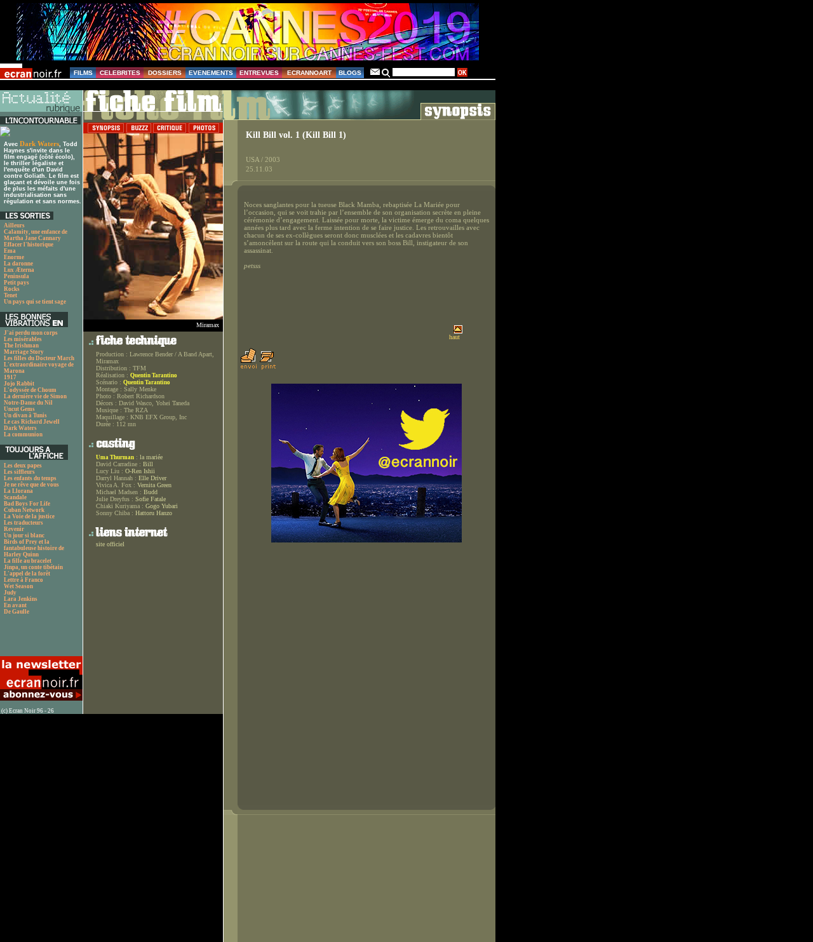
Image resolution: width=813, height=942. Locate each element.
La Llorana (18, 491)
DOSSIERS (165, 72)
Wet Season (18, 586)
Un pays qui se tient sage (35, 302)
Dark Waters (39, 143)
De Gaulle (16, 612)
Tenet (10, 295)
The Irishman (21, 345)
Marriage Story (24, 352)
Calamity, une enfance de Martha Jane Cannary (35, 235)
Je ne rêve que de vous (31, 484)
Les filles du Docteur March (39, 358)
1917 (10, 377)
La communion (23, 434)
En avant (15, 605)
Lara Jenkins (20, 599)
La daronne (18, 263)
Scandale (15, 497)
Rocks (12, 289)
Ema (10, 251)
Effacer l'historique (28, 244)
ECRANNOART (309, 72)
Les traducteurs (23, 523)
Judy (10, 592)
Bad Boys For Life (27, 504)
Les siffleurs (19, 472)
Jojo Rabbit (19, 383)
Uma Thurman (115, 457)
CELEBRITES (120, 72)
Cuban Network (24, 510)
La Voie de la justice (29, 516)
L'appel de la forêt (27, 573)
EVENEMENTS (211, 72)
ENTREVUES (259, 72)
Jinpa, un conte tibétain (33, 567)
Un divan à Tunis (25, 415)
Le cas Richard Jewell (32, 422)
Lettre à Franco (23, 580)
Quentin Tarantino (153, 375)
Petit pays (16, 282)
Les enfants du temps (30, 478)
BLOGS (350, 72)
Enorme (14, 257)
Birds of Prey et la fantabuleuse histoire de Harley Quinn (34, 548)
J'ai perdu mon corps (31, 333)
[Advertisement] (35, 639)
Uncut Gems (19, 409)
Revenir (14, 529)
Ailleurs (14, 225)
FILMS (83, 72)
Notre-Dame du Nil (28, 403)
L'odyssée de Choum (30, 390)
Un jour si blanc (24, 535)
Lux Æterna (19, 270)
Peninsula (16, 276)
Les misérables (23, 339)
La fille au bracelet (27, 561)
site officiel (110, 544)
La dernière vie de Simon (35, 396)
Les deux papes (23, 465)
